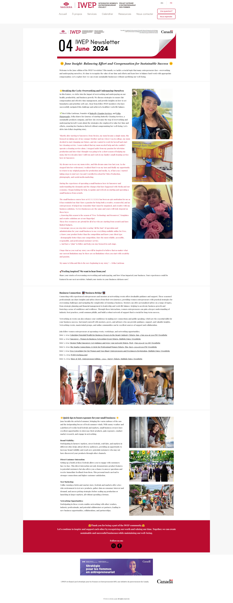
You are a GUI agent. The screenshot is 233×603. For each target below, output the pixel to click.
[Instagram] (113, 545)
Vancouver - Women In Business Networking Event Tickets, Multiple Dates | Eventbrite (105, 339)
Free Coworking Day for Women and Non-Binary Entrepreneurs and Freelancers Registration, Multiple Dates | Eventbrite (120, 351)
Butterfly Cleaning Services (101, 113)
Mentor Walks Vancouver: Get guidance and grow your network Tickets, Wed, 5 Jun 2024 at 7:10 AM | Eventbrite (115, 343)
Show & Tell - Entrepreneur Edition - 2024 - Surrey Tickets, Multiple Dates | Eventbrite (106, 359)
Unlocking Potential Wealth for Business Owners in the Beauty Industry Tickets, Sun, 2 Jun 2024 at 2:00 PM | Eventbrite (118, 335)
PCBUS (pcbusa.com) (79, 355)
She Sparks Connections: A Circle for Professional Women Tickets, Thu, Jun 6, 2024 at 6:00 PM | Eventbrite (113, 347)
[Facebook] (119, 545)
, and (114, 113)
